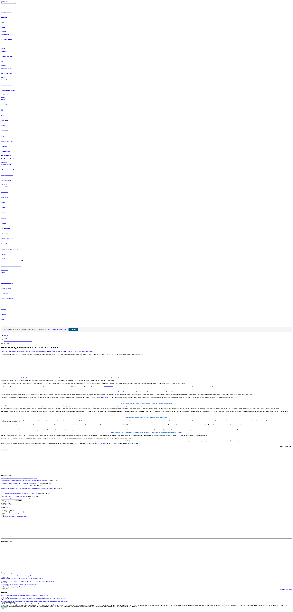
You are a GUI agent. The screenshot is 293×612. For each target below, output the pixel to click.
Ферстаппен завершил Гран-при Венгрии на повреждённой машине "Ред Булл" (21, 483)
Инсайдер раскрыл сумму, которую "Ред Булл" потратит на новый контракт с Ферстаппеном (25, 480)
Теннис (3, 97)
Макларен (34, 351)
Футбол (3, 184)
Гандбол (3, 77)
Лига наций (4, 244)
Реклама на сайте (35, 604)
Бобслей (3, 272)
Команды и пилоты (6, 180)
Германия (3, 218)
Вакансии (22, 604)
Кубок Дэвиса (4, 146)
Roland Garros (4, 120)
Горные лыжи (4, 277)
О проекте (43, 604)
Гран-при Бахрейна (6, 351)
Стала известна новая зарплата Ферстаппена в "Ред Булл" (16, 485)
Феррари (29, 351)
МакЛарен (223, 394)
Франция (3, 223)
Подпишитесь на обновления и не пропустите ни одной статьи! (17, 498)
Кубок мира (4, 51)
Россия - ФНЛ (4, 192)
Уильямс (42, 351)
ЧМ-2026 (3, 254)
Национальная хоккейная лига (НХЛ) (11, 266)
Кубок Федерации (5, 151)
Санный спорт (5, 303)
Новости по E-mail (8, 604)
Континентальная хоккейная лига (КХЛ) (12, 260)
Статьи (3, 27)
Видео (2, 22)
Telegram (16, 604)
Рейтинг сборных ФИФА (7, 238)
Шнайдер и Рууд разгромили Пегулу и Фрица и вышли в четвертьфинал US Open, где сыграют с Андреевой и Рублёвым (36, 601)
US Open (3, 136)
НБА (2, 44)
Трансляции (4, 17)
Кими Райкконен (73, 351)
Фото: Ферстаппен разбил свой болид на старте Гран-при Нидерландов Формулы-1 (22, 578)
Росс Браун (13, 351)
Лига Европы (4, 233)
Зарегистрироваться (22, 516)
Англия (3, 207)
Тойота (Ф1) (19, 351)
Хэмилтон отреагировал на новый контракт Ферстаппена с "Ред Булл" (19, 478)
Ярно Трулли (56, 351)
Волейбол (3, 65)
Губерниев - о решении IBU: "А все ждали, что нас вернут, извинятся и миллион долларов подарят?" (27, 488)
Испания (3, 202)
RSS (2, 604)
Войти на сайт (4, 1)
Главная (3, 6)
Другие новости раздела (286, 589)
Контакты (28, 604)
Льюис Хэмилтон (82, 351)
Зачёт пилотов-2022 (6, 164)
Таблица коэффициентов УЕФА (9, 249)
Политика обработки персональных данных (58, 604)
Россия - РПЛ (4, 186)
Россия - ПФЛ (4, 197)
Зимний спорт (4, 270)
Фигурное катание (6, 155)
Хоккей (3, 258)
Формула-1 (4, 162)
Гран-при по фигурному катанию (10, 158)
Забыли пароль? (12, 516)
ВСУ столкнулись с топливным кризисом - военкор (14, 496)
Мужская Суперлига (6, 68)
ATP (2, 110)
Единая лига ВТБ (5, 34)
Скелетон (3, 309)
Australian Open (5, 130)
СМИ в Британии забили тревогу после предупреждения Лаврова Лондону (20, 493)
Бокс (2, 61)
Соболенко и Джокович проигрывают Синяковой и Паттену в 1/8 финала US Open (26, 595)
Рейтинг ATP (4, 99)
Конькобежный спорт (7, 283)
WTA (2, 115)
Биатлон (3, 48)
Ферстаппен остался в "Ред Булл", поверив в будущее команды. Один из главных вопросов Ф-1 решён (27, 581)
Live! (7, 184)
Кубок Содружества (6, 56)
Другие (3, 319)
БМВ (38, 351)
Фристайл (3, 314)
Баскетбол (3, 31)
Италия (3, 212)
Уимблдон (3, 125)
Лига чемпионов (5, 228)
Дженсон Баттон (48, 351)
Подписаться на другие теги (8, 504)
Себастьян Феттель (64, 351)
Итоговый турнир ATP (7, 141)
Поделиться (4, 449)
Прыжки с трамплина (7, 298)
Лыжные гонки (5, 94)
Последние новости (6, 12)
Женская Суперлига (6, 73)
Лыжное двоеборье (6, 288)
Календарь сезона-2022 (7, 175)
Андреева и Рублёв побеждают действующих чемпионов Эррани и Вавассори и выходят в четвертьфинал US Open (35, 598)
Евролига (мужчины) (6, 39)
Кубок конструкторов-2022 (8, 169)
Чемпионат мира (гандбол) (8, 90)
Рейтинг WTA (4, 104)
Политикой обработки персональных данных (56, 329)
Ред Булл (25, 351)
